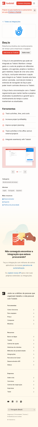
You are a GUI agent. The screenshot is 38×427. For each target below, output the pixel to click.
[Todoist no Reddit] (21, 402)
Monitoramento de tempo (10, 182)
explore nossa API (14, 273)
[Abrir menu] (34, 3)
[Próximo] (25, 172)
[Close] (34, 10)
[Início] (8, 3)
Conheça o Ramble (15, 12)
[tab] (17, 172)
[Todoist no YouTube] (8, 402)
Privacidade (18, 414)
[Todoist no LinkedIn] (13, 402)
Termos (25, 414)
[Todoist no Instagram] (17, 402)
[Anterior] (13, 172)
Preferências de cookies (14, 416)
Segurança (10, 414)
